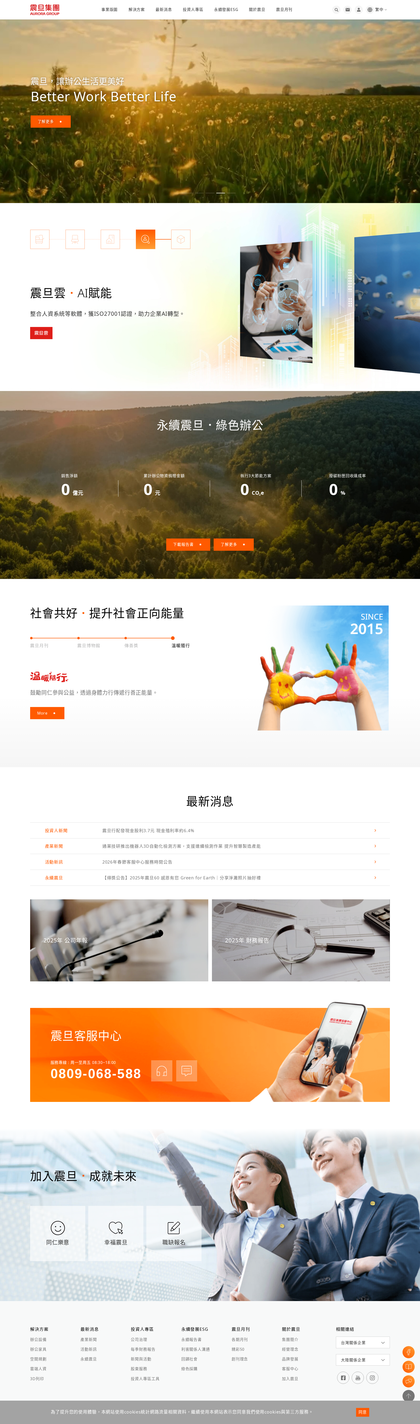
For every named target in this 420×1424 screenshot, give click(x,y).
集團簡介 (290, 1339)
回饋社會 (189, 1359)
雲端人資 (38, 1368)
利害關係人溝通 (195, 1349)
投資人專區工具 (145, 1378)
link (210, 830)
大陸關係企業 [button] (353, 1360)
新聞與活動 (141, 1359)
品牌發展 (290, 1359)
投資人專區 (193, 9)
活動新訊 (88, 1349)
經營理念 (290, 1349)
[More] (276, 302)
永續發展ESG (226, 9)
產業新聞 (88, 1339)
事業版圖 (109, 9)
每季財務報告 (143, 1349)
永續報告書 (191, 1339)
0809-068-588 (96, 1073)
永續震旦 (88, 1359)
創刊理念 (240, 1359)
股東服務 (139, 1368)
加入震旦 (290, 1378)
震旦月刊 (284, 9)
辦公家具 (38, 1349)
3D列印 (37, 1378)
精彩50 (238, 1349)
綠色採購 (189, 1368)
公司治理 (139, 1339)
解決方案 (137, 9)
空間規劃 (38, 1359)
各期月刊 (240, 1339)
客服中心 (290, 1368)
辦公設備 (38, 1339)
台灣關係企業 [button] (353, 1342)
